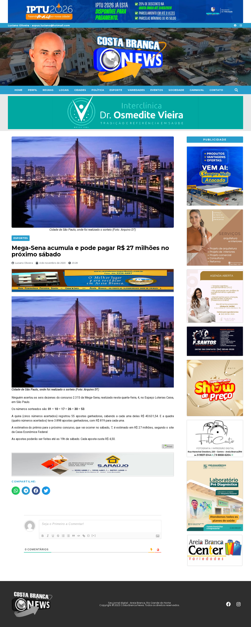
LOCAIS (64, 89)
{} (88, 535)
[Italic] (47, 536)
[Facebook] (235, 25)
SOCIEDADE (176, 89)
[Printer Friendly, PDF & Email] (168, 446)
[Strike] (58, 536)
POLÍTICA (98, 89)
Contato (216, 89)
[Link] (83, 536)
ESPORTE (116, 89)
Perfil (32, 89)
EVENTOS (156, 89)
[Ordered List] (63, 536)
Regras (48, 89)
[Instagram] (240, 25)
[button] (236, 90)
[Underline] (52, 536)
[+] (94, 535)
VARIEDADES (136, 89)
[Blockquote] (73, 536)
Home (18, 89)
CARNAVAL (197, 89)
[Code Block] (78, 536)
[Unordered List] (68, 536)
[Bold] (42, 536)
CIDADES (80, 89)
